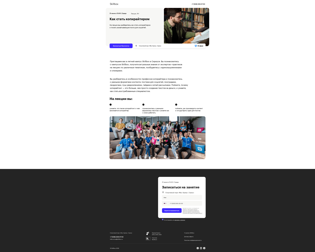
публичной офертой (187, 211)
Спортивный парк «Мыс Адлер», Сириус (179, 192)
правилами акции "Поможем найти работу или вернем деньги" (192, 212)
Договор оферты (188, 236)
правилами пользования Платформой (191, 210)
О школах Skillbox (189, 233)
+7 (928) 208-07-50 (198, 4)
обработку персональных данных (184, 215)
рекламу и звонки (180, 220)
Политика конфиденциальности (193, 240)
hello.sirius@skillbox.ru (116, 239)
